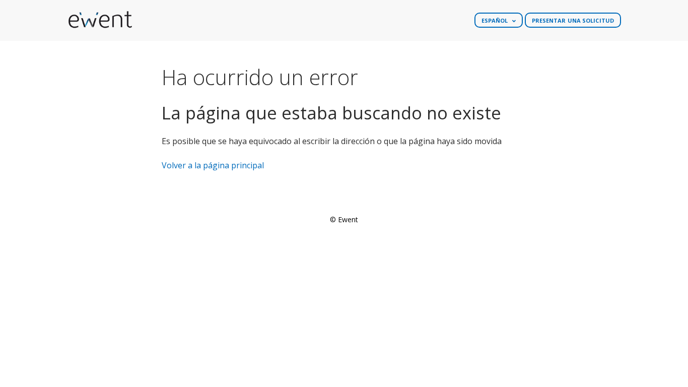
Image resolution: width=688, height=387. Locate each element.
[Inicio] (100, 20)
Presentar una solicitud (573, 20)
